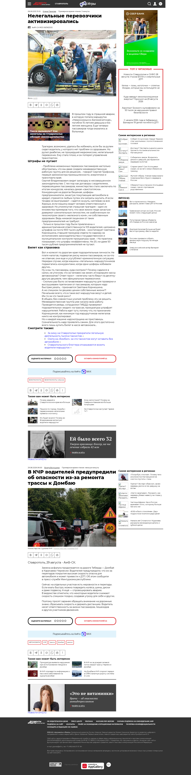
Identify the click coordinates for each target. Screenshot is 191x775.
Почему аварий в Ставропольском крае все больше (55, 401)
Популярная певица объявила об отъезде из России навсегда (143, 221)
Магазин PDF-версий (105, 721)
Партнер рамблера (71, 764)
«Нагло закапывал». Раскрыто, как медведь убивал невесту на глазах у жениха (146, 495)
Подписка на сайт (55, 724)
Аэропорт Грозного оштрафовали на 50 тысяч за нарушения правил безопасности (141, 110)
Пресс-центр (76, 721)
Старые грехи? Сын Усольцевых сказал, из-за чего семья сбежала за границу (146, 169)
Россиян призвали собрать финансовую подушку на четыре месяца (144, 240)
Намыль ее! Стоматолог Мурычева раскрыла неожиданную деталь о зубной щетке (145, 523)
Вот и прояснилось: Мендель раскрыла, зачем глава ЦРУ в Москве (146, 203)
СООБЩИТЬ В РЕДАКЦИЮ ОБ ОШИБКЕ (62, 727)
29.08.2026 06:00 (35, 468)
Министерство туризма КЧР (66, 548)
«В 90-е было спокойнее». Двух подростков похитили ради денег (145, 512)
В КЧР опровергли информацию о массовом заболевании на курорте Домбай (55, 673)
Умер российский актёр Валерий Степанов (144, 249)
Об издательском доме (57, 721)
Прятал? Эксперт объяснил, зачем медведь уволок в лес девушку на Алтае (145, 486)
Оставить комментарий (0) (95, 359)
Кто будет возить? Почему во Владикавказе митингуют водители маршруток (52, 420)
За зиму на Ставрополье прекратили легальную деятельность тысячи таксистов (74, 334)
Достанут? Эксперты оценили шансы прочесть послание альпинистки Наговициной (146, 150)
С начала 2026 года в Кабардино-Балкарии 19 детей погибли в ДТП (141, 121)
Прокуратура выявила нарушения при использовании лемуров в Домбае (55, 664)
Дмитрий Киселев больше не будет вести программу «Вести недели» (145, 230)
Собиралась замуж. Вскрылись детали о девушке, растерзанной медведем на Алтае (144, 159)
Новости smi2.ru (37, 459)
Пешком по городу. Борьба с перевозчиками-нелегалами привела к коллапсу (52, 411)
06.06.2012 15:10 (34, 11)
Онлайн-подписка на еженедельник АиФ (135, 721)
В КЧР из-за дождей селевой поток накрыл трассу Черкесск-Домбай (98, 664)
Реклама (89, 721)
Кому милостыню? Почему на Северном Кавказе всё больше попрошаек (97, 402)
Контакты (70, 724)
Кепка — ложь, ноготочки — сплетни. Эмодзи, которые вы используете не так (141, 88)
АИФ (35, 98)
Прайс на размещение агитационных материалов (100, 724)
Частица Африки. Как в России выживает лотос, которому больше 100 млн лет (145, 504)
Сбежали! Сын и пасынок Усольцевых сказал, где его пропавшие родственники (146, 187)
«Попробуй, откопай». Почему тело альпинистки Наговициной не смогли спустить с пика (145, 477)
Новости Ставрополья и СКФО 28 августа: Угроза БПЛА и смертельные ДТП (140, 76)
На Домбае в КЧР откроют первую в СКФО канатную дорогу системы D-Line (99, 673)
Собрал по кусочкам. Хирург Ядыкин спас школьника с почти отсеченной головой (146, 141)
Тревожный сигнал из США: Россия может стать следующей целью (145, 212)
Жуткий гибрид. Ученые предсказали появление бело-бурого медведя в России (146, 178)
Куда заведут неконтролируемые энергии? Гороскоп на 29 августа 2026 (141, 99)
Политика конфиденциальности (140, 724)
